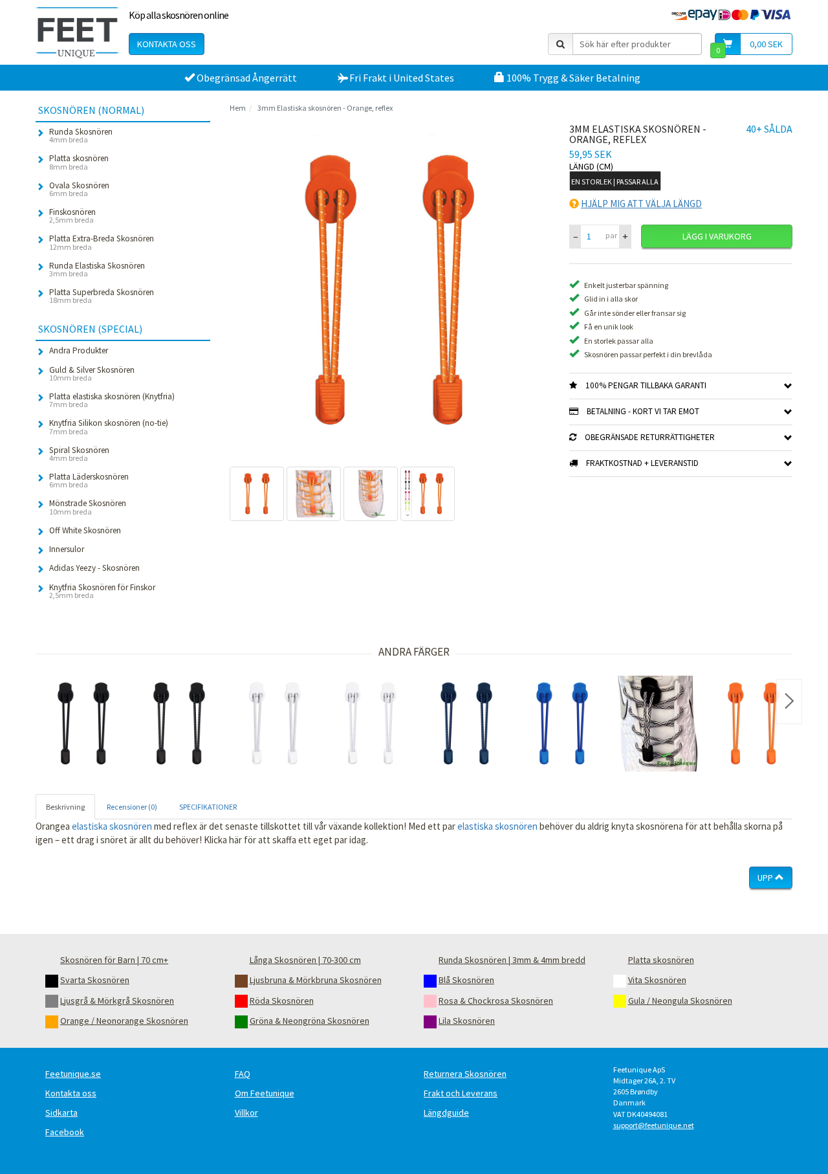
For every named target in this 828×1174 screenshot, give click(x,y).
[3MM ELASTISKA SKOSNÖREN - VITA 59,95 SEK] (275, 723)
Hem (238, 108)
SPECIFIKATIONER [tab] (208, 807)
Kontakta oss (166, 44)
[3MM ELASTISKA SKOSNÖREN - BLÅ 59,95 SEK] (562, 723)
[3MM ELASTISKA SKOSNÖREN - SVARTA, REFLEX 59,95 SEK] (179, 723)
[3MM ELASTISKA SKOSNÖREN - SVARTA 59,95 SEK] (83, 723)
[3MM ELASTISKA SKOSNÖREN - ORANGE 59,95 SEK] (753, 723)
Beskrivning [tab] (65, 807)
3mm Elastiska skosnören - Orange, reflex (325, 108)
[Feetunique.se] (77, 32)
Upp (766, 877)
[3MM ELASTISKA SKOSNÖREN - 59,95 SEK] (466, 723)
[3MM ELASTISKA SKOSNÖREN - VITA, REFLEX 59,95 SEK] (371, 723)
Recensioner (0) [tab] (132, 807)
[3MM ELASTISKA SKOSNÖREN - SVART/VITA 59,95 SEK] (658, 723)
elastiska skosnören (112, 826)
